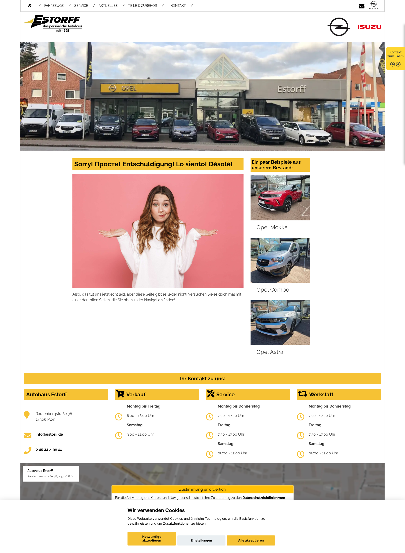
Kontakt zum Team (395, 54)
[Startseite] (374, 5)
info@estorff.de (49, 434)
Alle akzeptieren (251, 540)
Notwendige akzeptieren (151, 538)
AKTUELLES (108, 5)
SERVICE (81, 5)
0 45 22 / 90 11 (49, 449)
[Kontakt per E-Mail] (361, 5)
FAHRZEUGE (54, 5)
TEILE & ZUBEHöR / (146, 5)
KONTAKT (178, 5)
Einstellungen (201, 540)
